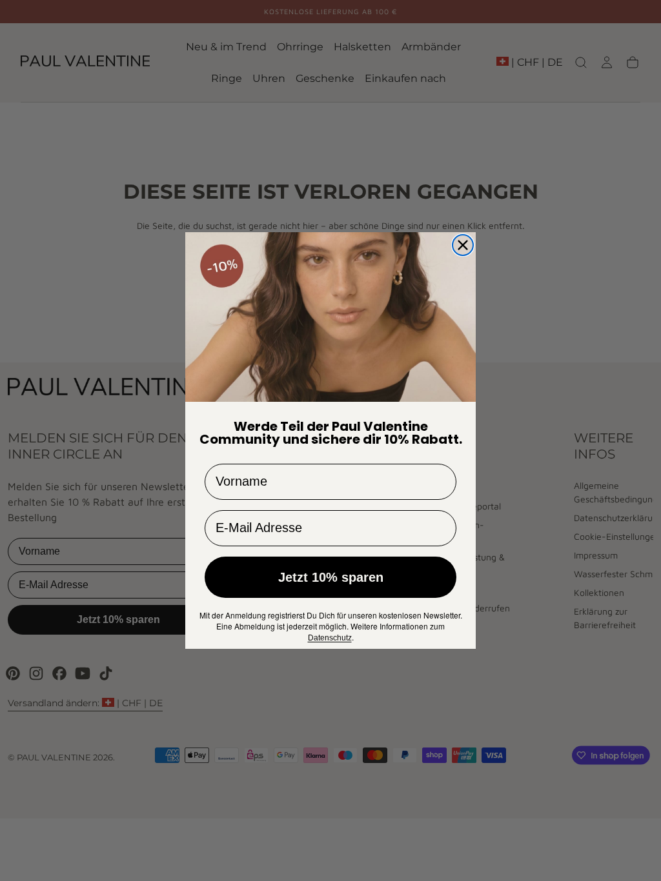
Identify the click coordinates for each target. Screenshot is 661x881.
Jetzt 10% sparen (330, 577)
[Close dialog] (463, 245)
